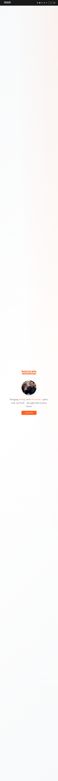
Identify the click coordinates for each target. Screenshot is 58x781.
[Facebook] (42, 3)
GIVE (51, 2)
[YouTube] (40, 3)
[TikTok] (44, 3)
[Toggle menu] (54, 3)
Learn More (29, 412)
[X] (46, 3)
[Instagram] (37, 3)
